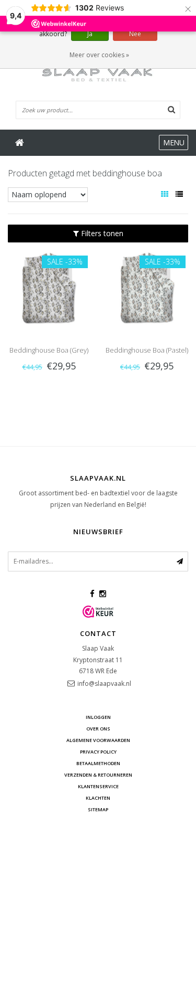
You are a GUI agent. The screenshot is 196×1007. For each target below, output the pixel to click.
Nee (135, 33)
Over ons (98, 728)
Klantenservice (98, 786)
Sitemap (98, 809)
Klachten (98, 797)
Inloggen (98, 717)
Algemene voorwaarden (98, 740)
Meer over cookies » (99, 54)
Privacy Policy (98, 751)
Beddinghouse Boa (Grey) (48, 350)
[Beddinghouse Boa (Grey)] (49, 287)
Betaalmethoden (98, 763)
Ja (90, 33)
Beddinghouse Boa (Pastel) (147, 350)
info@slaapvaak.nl (104, 683)
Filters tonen (101, 233)
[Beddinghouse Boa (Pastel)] (147, 287)
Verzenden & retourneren (98, 774)
